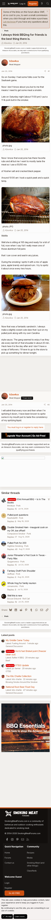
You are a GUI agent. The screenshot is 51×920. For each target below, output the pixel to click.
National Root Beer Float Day (20, 687)
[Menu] (4, 3)
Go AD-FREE (14, 893)
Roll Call (26, 598)
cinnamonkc (12, 586)
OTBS (8, 671)
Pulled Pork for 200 (16, 543)
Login (7, 883)
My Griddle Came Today (17, 640)
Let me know (9, 21)
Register (8, 888)
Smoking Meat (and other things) (35, 864)
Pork (18, 505)
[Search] (47, 3)
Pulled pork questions (17, 514)
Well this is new (14, 595)
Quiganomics (13, 561)
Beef (8, 660)
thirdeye (11, 505)
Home (7, 852)
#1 (49, 71)
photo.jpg (7, 145)
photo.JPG (8, 226)
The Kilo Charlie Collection (18, 676)
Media (30, 858)
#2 (48, 405)
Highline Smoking (15, 546)
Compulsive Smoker (16, 533)
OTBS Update (22, 665)
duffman (11, 574)
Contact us (9, 863)
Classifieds (32, 871)
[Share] (45, 71)
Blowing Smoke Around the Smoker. (22, 682)
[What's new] (42, 3)
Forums (8, 858)
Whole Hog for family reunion (21, 583)
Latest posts (8, 635)
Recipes (30, 852)
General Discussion (14, 646)
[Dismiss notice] (47, 11)
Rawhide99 (12, 518)
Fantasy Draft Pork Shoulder (21, 570)
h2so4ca (8, 43)
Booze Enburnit (14, 598)
